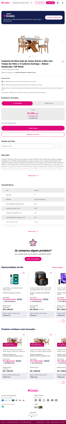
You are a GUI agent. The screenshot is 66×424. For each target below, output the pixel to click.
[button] (20, 3)
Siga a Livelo (37, 397)
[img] (40, 407)
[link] (5, 3)
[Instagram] (35, 400)
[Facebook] (56, 400)
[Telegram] (48, 400)
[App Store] (31, 416)
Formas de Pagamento (8, 395)
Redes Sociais (38, 395)
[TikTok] (39, 400)
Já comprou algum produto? (33, 250)
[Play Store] (34, 416)
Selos (36, 404)
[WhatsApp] (44, 400)
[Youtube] (52, 400)
